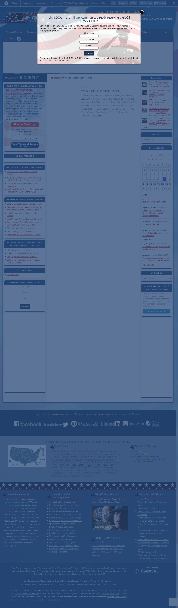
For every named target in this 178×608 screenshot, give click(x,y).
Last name (89, 39)
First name (89, 33)
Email (89, 45)
